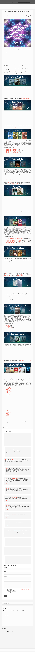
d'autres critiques (12, 214)
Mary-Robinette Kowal (9, 399)
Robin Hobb (7, 397)
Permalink (7, 448)
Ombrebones (26, 214)
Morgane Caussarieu (9, 391)
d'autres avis (11, 213)
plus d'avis (6, 273)
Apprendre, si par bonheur (9, 122)
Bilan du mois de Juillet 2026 (8, 615)
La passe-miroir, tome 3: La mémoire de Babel (12, 151)
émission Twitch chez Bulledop (10, 154)
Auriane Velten (8, 411)
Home (4, 5)
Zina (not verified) (14, 514)
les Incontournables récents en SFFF (16, 13)
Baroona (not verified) (15, 459)
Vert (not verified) (14, 497)
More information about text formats (24, 589)
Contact (4, 7)
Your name (6, 567)
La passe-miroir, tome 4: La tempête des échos (12, 152)
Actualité (16, 5)
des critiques (10, 182)
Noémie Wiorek (8, 415)
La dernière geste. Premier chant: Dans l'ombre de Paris (13, 268)
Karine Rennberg (8, 405)
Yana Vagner (7, 410)
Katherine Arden (8, 387)
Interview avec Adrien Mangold (7, 631)
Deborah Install (8, 398)
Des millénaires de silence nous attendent (11, 180)
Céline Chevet (8, 393)
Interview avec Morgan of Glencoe (8, 641)
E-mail (5, 571)
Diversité (26, 5)
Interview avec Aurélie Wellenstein (8, 636)
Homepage (5, 576)
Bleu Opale (17, 15)
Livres (11, 5)
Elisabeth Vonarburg (9, 412)
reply (6, 443)
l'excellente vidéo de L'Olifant (25, 98)
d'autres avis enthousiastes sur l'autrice (12, 328)
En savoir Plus (20, 2)
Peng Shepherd (8, 408)
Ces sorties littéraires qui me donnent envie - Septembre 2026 (13, 610)
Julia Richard (7, 406)
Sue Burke (7, 389)
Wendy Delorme (8, 394)
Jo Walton (7, 413)
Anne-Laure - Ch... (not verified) (16, 530)
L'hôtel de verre (8, 326)
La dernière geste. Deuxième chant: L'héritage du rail (13, 269)
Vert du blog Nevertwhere (25, 13)
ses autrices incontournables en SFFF (22, 126)
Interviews (21, 5)
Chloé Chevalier (8, 392)
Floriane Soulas (8, 409)
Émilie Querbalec (8, 404)
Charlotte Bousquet (8, 388)
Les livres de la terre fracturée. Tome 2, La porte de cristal (13, 240)
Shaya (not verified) (15, 478)
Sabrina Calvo (8, 390)
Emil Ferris (7, 395)
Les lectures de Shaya (13, 127)
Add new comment (5, 427)
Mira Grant (7, 396)
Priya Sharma (7, 407)
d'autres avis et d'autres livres (12, 243)
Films (7, 5)
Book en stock (21, 274)
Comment (5, 580)
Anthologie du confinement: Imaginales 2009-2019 (12, 211)
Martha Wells (7, 414)
